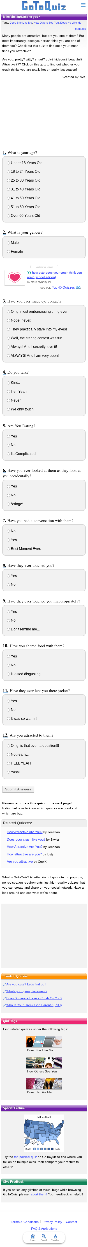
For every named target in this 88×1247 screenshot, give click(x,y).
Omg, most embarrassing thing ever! (39, 311)
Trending (55, 1240)
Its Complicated (23, 454)
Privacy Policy (52, 1222)
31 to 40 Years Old (25, 189)
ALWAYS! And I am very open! (34, 355)
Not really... (19, 754)
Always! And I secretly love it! (33, 347)
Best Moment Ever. (25, 549)
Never (15, 400)
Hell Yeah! (19, 391)
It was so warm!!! (23, 718)
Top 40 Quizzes (63, 287)
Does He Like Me (70, 22)
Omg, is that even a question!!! (34, 745)
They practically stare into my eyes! (38, 329)
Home (33, 1240)
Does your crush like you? (26, 839)
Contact (71, 1222)
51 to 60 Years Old (25, 207)
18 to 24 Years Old (25, 171)
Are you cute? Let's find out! (26, 984)
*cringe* (16, 504)
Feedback (80, 28)
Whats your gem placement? (26, 991)
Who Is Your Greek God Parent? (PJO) (34, 1005)
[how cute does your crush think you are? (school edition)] (15, 277)
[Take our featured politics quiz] (44, 1133)
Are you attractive (20, 861)
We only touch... (23, 409)
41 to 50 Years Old (25, 198)
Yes (13, 436)
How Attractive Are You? (24, 832)
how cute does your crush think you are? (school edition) (54, 275)
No (13, 445)
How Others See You (46, 22)
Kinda (15, 383)
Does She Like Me (20, 22)
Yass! (15, 772)
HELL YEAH (20, 763)
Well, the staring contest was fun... (37, 338)
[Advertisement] (44, 113)
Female (16, 251)
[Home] (44, 6)
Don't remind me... (25, 629)
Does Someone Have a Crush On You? (34, 998)
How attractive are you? (24, 854)
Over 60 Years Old (25, 215)
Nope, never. (20, 320)
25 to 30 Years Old (25, 180)
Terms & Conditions (25, 1222)
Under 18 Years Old (26, 163)
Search (44, 1240)
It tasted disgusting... (26, 674)
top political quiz (25, 1157)
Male (14, 243)
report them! (38, 1194)
